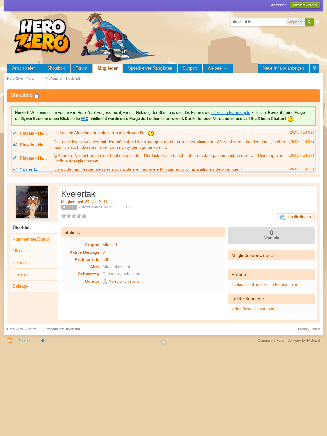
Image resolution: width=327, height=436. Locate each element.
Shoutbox (56, 68)
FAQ (84, 119)
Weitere (215, 68)
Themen (20, 274)
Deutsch (24, 340)
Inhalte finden (298, 217)
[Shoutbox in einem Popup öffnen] (36, 95)
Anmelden (278, 5)
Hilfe (44, 340)
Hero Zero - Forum (21, 329)
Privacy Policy (309, 329)
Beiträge (20, 286)
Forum (81, 68)
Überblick (22, 227)
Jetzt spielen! (24, 68)
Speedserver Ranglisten (150, 68)
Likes (18, 251)
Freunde (20, 262)
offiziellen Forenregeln (230, 112)
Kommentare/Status (31, 239)
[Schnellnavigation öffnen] (314, 68)
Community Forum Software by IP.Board (289, 340)
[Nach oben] (163, 342)
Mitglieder (108, 68)
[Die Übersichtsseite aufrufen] (87, 36)
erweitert (317, 21)
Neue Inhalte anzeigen (283, 68)
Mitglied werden (305, 5)
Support (190, 68)
